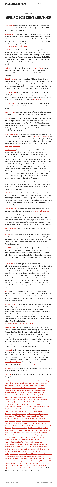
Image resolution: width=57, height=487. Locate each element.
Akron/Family (9, 26)
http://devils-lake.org (40, 100)
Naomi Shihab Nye (10, 228)
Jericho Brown (9, 50)
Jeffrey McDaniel (10, 193)
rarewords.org (38, 68)
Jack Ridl (7, 291)
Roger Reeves (9, 264)
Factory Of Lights (10, 112)
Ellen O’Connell (10, 248)
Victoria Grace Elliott (11, 103)
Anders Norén (45, 482)
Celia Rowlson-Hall (11, 327)
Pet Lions (7, 235)
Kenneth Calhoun (10, 79)
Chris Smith (8, 350)
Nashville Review (15, 3)
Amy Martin (8, 182)
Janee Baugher (9, 34)
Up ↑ (51, 482)
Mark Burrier (9, 68)
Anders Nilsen (9, 215)
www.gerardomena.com (41, 211)
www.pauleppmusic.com (12, 146)
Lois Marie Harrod (10, 150)
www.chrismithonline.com (13, 362)
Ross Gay (7, 118)
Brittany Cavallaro (10, 92)
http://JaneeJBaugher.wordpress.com (16, 46)
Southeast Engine (10, 368)
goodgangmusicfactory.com (41, 136)
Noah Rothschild (10, 305)
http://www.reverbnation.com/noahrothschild (19, 323)
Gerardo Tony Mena (11, 209)
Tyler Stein (8, 374)
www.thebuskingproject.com (28, 364)
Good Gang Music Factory (13, 134)
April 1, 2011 (29, 13)
